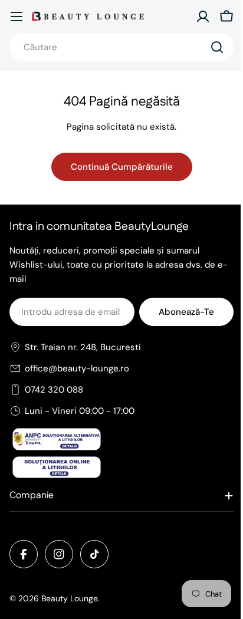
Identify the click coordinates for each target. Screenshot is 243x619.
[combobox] (121, 47)
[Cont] (203, 16)
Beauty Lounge (69, 598)
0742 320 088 (54, 390)
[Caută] (217, 47)
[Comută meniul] (16, 16)
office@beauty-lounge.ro (77, 368)
